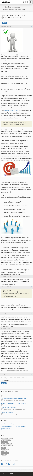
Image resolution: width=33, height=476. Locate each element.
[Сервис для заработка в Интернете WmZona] (5, 2)
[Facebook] (6, 464)
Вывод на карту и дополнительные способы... (13, 423)
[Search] (23, 2)
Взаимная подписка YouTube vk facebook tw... (13, 426)
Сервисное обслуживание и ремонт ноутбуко (13, 403)
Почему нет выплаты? (7, 412)
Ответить (4, 22)
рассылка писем (14, 75)
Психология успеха (7, 9)
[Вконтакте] (13, 464)
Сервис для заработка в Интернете (10, 6)
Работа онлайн (5, 394)
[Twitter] (9, 464)
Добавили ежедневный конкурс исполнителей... (14, 424)
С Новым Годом (5, 428)
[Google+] (2, 464)
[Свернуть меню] (31, 2)
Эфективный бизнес (20, 9)
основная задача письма (11, 110)
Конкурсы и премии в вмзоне (9, 429)
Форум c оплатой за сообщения (11, 7)
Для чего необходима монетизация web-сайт (13, 398)
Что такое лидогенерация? (8, 407)
